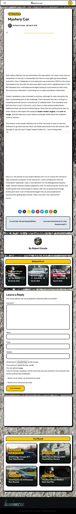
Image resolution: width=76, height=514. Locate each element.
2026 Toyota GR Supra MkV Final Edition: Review (53, 458)
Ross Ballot (38, 278)
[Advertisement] (38, 412)
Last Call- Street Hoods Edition (23, 221)
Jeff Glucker (16, 278)
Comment (10, 303)
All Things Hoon (14, 14)
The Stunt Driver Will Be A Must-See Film (15, 273)
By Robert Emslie (19, 25)
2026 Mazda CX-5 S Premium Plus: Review (21, 481)
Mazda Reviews (15, 476)
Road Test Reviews (16, 453)
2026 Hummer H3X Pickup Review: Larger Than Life (37, 274)
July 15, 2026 (35, 281)
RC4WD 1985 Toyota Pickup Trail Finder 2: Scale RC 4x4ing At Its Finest (60, 275)
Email (8, 342)
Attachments (11, 362)
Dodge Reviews (15, 450)
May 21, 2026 (57, 281)
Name (8, 332)
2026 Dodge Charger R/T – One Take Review (20, 458)
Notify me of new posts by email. (20, 383)
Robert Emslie (39, 248)
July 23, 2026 (15, 281)
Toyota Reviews (48, 453)
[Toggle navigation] (5, 3)
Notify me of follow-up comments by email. (24, 378)
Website (9, 352)
